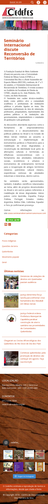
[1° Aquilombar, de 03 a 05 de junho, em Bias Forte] (40, 454)
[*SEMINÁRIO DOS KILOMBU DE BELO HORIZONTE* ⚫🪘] (40, 466)
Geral (4, 262)
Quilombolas (7, 251)
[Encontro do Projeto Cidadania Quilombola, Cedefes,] (8, 466)
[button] (33, 2)
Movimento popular (10, 257)
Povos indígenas (9, 241)
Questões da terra (10, 246)
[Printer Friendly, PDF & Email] (13, 219)
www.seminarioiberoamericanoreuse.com (27, 213)
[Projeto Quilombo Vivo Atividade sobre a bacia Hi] (29, 466)
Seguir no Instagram (26, 476)
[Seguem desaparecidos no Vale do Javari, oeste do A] (29, 454)
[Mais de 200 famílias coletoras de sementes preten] (18, 454)
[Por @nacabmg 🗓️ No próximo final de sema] (8, 454)
